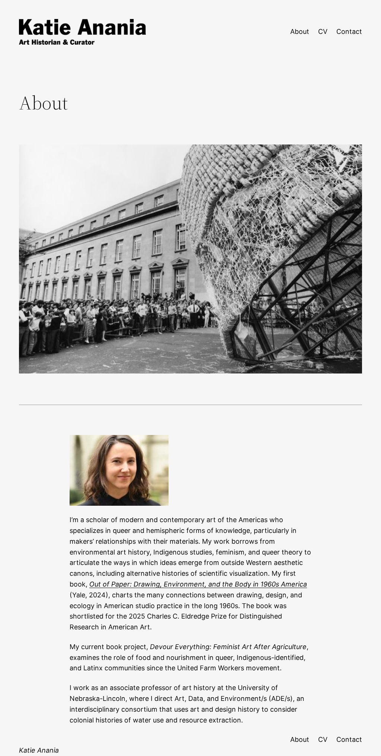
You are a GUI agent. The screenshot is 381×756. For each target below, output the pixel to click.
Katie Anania (39, 750)
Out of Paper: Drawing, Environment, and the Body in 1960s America (198, 584)
